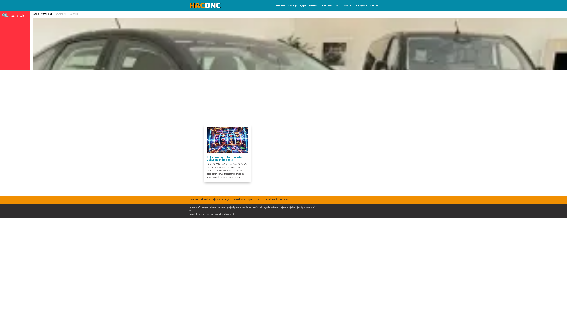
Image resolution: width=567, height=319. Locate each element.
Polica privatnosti (225, 214)
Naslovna (280, 5)
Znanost (374, 5)
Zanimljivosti (361, 5)
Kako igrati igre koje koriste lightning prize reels (224, 158)
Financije (292, 5)
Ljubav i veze (326, 5)
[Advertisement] (283, 93)
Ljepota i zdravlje (308, 5)
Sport (337, 5)
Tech (346, 5)
